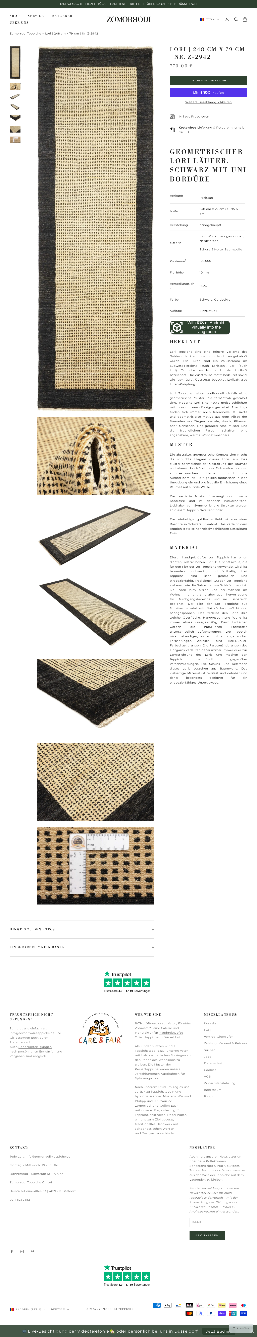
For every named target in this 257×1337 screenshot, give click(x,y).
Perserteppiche (147, 1069)
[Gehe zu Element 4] (15, 107)
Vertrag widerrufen (219, 1036)
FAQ (207, 1030)
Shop (15, 16)
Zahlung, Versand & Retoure (225, 1043)
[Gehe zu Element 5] (15, 118)
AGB (207, 1076)
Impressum (213, 1090)
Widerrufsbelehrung (220, 1083)
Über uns (19, 23)
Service (36, 16)
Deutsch (58, 1309)
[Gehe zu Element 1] (15, 62)
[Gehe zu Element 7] (15, 140)
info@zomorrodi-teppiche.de (32, 1033)
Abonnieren (207, 1235)
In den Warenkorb (208, 80)
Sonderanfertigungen (35, 1047)
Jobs (207, 1056)
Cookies (210, 1070)
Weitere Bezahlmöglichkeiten (208, 102)
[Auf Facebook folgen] (12, 1252)
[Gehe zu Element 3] (15, 96)
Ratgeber (62, 16)
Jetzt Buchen (219, 1331)
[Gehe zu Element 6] (15, 129)
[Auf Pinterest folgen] (33, 1252)
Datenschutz (214, 1063)
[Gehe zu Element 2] (15, 86)
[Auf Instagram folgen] (22, 1252)
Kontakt (210, 1023)
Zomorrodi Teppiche (25, 33)
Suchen (209, 1050)
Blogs (208, 1096)
